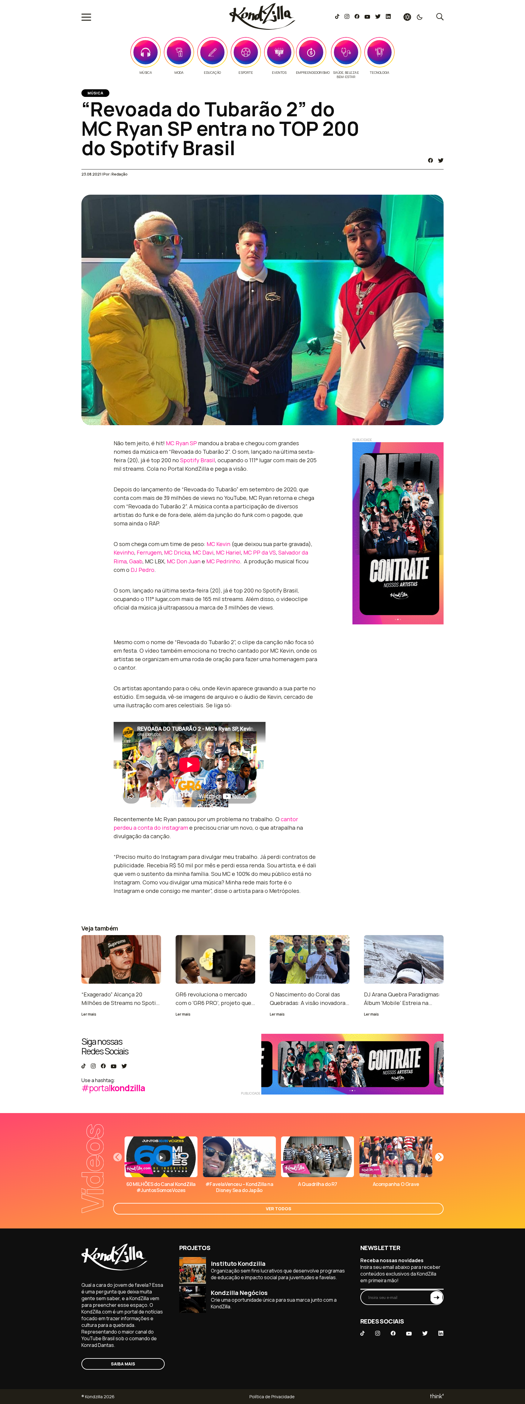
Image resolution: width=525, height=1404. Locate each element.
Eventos (279, 72)
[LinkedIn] (388, 17)
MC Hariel (228, 552)
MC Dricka (177, 552)
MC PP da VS (259, 552)
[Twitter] (378, 17)
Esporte (245, 72)
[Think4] (436, 1396)
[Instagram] (346, 17)
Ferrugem (149, 552)
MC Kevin (218, 544)
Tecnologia (379, 72)
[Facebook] (356, 17)
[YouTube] (367, 17)
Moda (178, 72)
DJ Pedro (142, 569)
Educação (212, 72)
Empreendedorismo (313, 72)
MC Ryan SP (181, 443)
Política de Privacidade (272, 1396)
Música (145, 72)
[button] (439, 1157)
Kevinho (124, 552)
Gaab (135, 561)
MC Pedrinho (223, 561)
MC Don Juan (184, 561)
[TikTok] (337, 17)
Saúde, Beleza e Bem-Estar (346, 74)
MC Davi (203, 552)
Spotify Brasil (197, 460)
